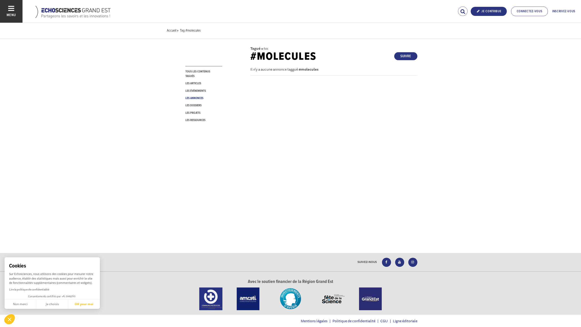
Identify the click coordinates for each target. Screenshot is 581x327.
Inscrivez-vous (563, 11)
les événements (195, 91)
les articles (193, 83)
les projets (192, 113)
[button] (9, 319)
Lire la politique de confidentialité (29, 289)
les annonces (194, 98)
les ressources (195, 120)
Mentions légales (314, 321)
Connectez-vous (529, 11)
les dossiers (193, 105)
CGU (384, 321)
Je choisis (52, 304)
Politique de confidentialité (353, 321)
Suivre (405, 56)
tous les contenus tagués (197, 74)
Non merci (20, 304)
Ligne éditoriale (405, 321)
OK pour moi (84, 304)
